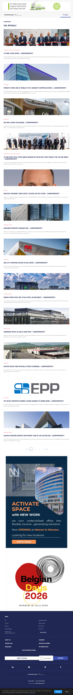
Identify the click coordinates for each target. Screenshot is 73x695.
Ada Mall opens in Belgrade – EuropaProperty (21, 122)
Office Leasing (7, 328)
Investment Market (8, 224)
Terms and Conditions (40, 681)
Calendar (41, 640)
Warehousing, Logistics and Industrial (12, 50)
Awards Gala (9, 643)
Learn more (32, 692)
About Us (8, 640)
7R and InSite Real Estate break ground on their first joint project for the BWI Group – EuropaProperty (36, 158)
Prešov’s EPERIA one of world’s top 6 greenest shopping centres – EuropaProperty (35, 88)
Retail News (6, 84)
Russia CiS (41, 628)
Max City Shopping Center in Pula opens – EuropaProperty (26, 263)
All (5, 620)
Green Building (8, 628)
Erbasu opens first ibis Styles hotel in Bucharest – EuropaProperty (29, 297)
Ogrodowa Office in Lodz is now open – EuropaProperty (24, 332)
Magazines (8, 646)
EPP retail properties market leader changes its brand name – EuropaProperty (34, 401)
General (5, 190)
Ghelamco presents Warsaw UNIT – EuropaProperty (23, 228)
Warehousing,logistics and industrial (10, 632)
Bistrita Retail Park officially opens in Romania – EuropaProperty (28, 366)
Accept (58, 691)
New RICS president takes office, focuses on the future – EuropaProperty (31, 194)
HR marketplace (43, 646)
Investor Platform (44, 643)
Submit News (43, 632)
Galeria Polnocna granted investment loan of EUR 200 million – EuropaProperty (34, 436)
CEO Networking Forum (29, 650)
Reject (67, 691)
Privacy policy (31, 681)
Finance (6, 623)
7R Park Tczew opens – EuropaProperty (18, 53)
